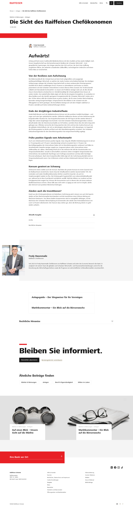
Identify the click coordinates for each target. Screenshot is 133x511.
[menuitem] (83, 3)
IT (122, 504)
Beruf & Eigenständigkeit (64, 382)
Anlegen (46, 382)
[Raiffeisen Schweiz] (16, 3)
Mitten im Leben (84, 382)
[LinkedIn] (112, 467)
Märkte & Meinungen (28, 382)
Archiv (31, 220)
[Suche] (106, 3)
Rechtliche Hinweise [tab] (29, 321)
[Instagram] (118, 467)
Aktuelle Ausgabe (35, 215)
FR (120, 504)
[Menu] (111, 3)
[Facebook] (115, 467)
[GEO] (61, 456)
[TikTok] (122, 467)
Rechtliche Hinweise (35, 225)
